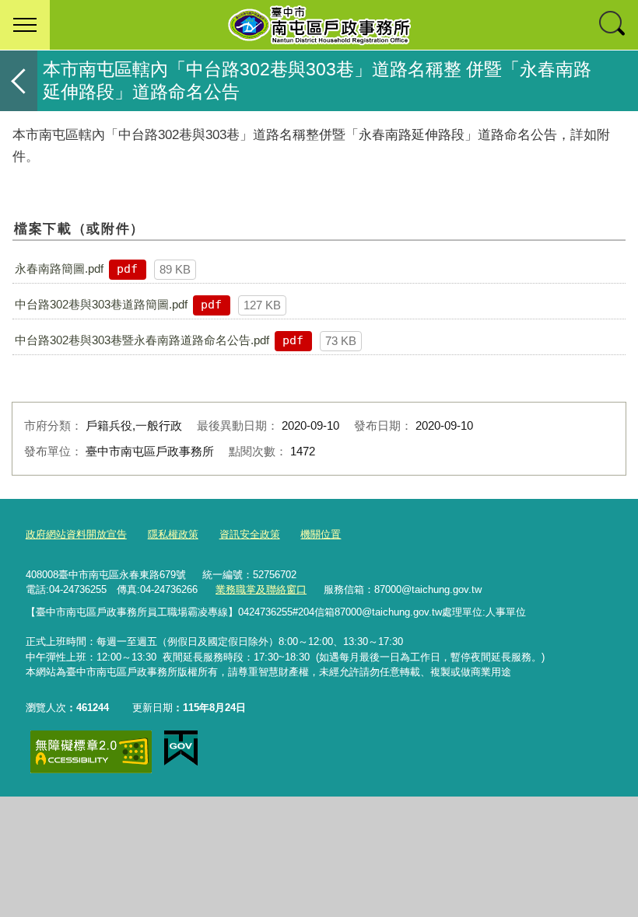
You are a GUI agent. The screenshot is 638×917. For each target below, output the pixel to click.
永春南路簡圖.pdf (59, 268)
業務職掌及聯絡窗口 (261, 589)
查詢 (613, 25)
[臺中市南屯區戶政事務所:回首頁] (319, 25)
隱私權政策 (173, 534)
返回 (18, 81)
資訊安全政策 (249, 534)
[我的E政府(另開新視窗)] (181, 748)
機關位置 (320, 534)
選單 (25, 25)
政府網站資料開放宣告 (76, 534)
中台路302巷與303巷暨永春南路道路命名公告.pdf (142, 340)
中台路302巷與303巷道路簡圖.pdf (101, 304)
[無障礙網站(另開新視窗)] (91, 751)
